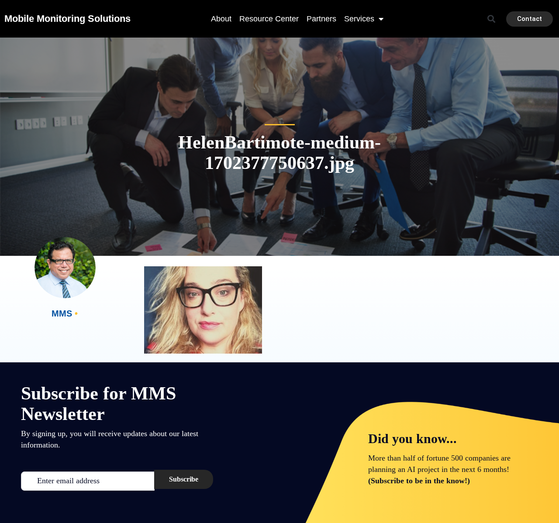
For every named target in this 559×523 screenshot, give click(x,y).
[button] (491, 19)
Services (359, 18)
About (221, 18)
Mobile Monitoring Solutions (67, 18)
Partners (321, 18)
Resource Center (269, 18)
